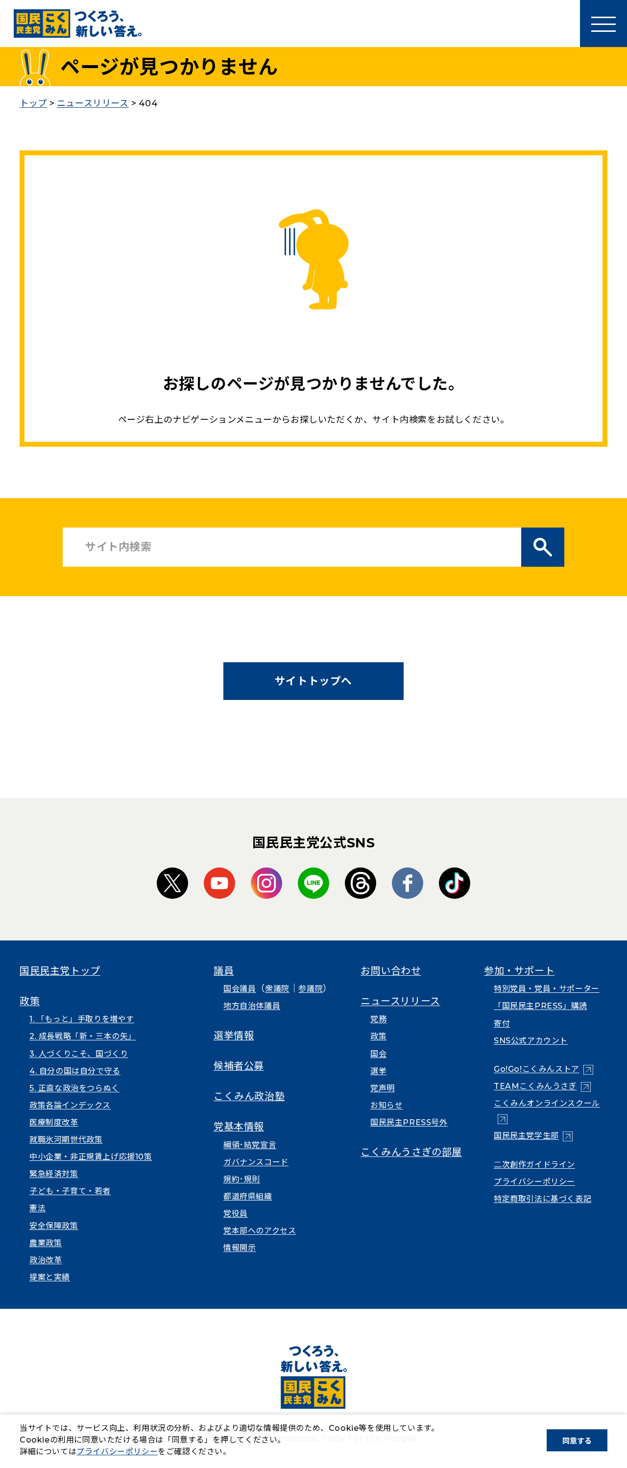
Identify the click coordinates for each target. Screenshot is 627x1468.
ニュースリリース (400, 1001)
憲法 (37, 1208)
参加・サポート (519, 971)
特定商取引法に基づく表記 (542, 1198)
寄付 (502, 1023)
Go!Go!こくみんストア (543, 1069)
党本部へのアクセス (259, 1230)
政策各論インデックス (70, 1105)
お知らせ (386, 1105)
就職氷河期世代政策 (65, 1139)
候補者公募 (239, 1066)
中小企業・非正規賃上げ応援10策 (90, 1156)
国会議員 (239, 988)
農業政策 (45, 1243)
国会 (378, 1054)
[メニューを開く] (603, 23)
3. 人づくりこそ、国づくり (78, 1054)
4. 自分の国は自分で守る (75, 1071)
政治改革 (45, 1260)
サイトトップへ (313, 680)
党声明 (382, 1088)
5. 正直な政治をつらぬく (74, 1088)
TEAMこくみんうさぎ (542, 1086)
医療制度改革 (53, 1122)
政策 (30, 1001)
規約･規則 (241, 1179)
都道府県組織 (247, 1196)
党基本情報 (239, 1126)
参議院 (310, 988)
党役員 (235, 1213)
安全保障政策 (53, 1225)
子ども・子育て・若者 (70, 1191)
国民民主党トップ (60, 971)
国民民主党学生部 (533, 1135)
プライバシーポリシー (534, 1181)
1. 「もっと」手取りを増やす (81, 1019)
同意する (577, 1440)
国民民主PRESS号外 (409, 1122)
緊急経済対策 (53, 1174)
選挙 (378, 1071)
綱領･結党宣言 (249, 1145)
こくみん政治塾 (249, 1096)
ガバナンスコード (256, 1162)
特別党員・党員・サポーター (547, 988)
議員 (224, 971)
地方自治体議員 (251, 1006)
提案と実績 (49, 1277)
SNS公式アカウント (531, 1040)
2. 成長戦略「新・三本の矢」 (82, 1036)
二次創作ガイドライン (534, 1164)
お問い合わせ (391, 971)
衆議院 (277, 988)
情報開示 (239, 1247)
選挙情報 (234, 1035)
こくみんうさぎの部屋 (411, 1152)
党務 (378, 1019)
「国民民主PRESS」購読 (540, 1006)
